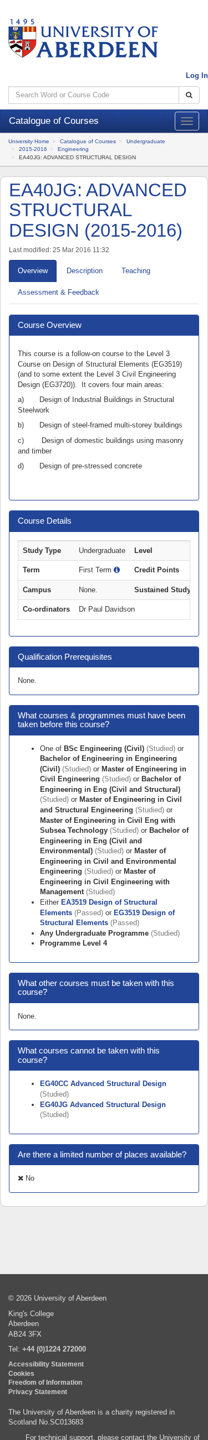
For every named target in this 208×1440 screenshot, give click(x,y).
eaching (135, 271)
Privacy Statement (37, 1391)
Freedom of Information (45, 1382)
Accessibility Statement (46, 1364)
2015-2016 (33, 149)
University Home (28, 141)
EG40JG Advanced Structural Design (103, 1104)
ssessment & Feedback (58, 292)
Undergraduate (145, 141)
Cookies (21, 1373)
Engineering (73, 149)
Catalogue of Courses (88, 141)
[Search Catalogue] (189, 95)
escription (85, 271)
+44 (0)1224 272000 (54, 1349)
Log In (197, 75)
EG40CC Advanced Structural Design (103, 1083)
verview (33, 271)
